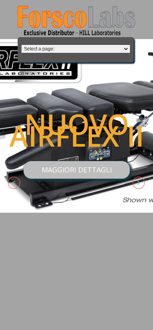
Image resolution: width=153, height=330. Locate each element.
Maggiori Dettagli (77, 169)
